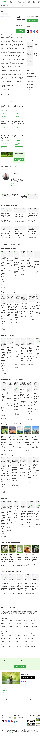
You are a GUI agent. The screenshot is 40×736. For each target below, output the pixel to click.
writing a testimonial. (16, 101)
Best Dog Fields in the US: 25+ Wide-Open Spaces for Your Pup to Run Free (3, 272)
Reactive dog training (19, 146)
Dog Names (30, 87)
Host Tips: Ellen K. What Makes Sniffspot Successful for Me (23, 394)
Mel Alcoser (3, 116)
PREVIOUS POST (4, 192)
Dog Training (12, 5)
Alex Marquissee (4, 110)
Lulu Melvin (3, 115)
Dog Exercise (30, 84)
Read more (12, 183)
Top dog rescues (23, 2)
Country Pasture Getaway (22, 404)
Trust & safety (4, 699)
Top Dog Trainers (31, 78)
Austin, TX (16, 126)
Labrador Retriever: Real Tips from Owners (16, 512)
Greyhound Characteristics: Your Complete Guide (24, 196)
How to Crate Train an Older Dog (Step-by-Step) (6, 233)
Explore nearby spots (32, 20)
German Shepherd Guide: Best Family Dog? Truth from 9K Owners (9, 518)
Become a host (17, 703)
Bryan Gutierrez (4, 111)
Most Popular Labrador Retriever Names (35, 557)
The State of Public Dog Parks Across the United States (9, 397)
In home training (18, 141)
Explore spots (16, 699)
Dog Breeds (30, 81)
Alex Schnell (17, 110)
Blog (15, 1)
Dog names (19, 2)
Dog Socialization (31, 82)
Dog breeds (34, 2)
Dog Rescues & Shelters (32, 89)
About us (3, 697)
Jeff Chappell (17, 113)
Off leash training (4, 143)
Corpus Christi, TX (4, 127)
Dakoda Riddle (17, 111)
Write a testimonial (20, 31)
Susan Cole (17, 116)
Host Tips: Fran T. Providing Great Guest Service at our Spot (36, 398)
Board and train (4, 141)
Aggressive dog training (5, 140)
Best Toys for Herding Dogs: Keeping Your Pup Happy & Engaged (17, 311)
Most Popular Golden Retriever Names (27, 557)
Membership (16, 701)
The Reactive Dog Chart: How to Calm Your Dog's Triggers (17, 355)
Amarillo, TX (3, 126)
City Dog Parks (31, 79)
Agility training (17, 140)
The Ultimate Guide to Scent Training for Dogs (19, 233)
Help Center (4, 706)
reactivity (29, 238)
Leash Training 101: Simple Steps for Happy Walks (36, 63)
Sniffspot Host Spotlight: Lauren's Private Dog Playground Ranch (36, 54)
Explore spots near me (19, 160)
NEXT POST (36, 192)
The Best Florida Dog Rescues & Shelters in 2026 (28, 585)
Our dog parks (11, 2)
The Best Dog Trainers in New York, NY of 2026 (35, 439)
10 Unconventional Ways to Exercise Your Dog (15, 195)
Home (15, 697)
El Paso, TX (3, 129)
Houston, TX (17, 129)
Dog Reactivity (23, 5)
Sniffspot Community (32, 76)
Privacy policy (4, 703)
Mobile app (16, 708)
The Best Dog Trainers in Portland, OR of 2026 (20, 439)
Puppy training (4, 146)
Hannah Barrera (4, 113)
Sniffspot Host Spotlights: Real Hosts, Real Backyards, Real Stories (36, 46)
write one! (16, 97)
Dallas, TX (16, 127)
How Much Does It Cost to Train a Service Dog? (23, 263)
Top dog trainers (29, 2)
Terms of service (5, 701)
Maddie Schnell (17, 115)
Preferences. (14, 732)
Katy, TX (2, 130)
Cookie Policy (26, 731)
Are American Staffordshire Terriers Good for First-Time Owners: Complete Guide (31, 516)
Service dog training (5, 147)
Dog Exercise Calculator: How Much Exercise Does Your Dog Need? (32, 308)
